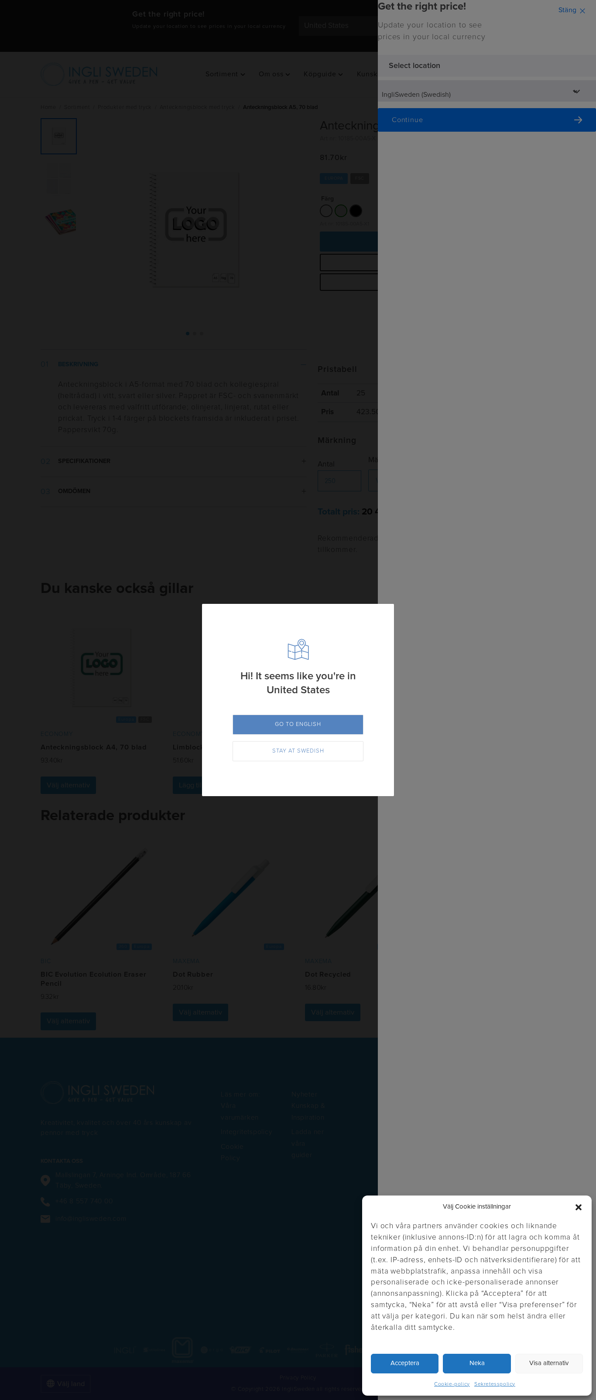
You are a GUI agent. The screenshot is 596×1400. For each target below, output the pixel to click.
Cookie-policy (452, 1384)
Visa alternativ (549, 1363)
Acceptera (404, 1363)
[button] (578, 1207)
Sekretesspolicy (494, 1384)
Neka (477, 1363)
